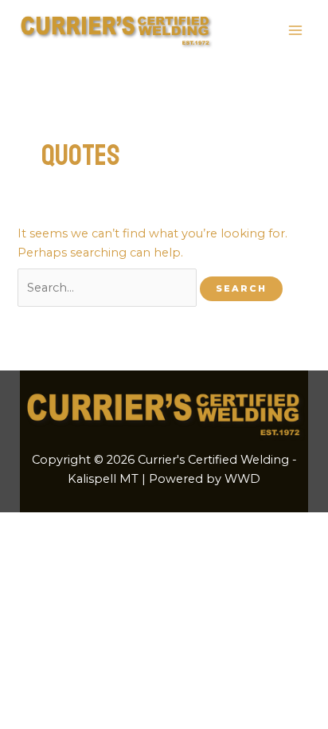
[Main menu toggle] (295, 30)
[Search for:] (109, 287)
